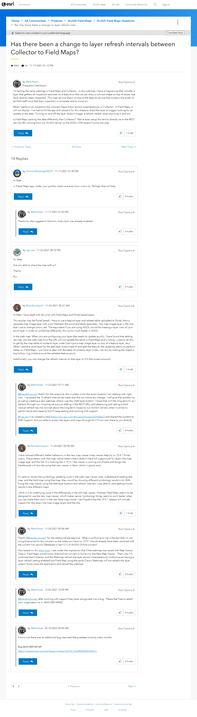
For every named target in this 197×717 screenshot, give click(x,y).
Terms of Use (69, 704)
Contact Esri (122, 710)
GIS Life (115, 4)
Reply (21, 133)
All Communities (79, 4)
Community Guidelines (85, 704)
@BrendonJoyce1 (28, 394)
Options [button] (178, 22)
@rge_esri (23, 416)
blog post (44, 550)
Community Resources (136, 4)
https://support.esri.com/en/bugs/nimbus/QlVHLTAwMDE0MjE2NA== (57, 651)
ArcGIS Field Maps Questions (115, 20)
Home (15, 20)
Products (56, 20)
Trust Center (89, 710)
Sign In (166, 4)
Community (24, 4)
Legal (106, 710)
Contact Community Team (123, 704)
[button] (126, 82)
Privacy (72, 710)
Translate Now (175, 32)
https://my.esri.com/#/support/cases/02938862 (77, 416)
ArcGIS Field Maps (80, 20)
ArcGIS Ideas (99, 4)
